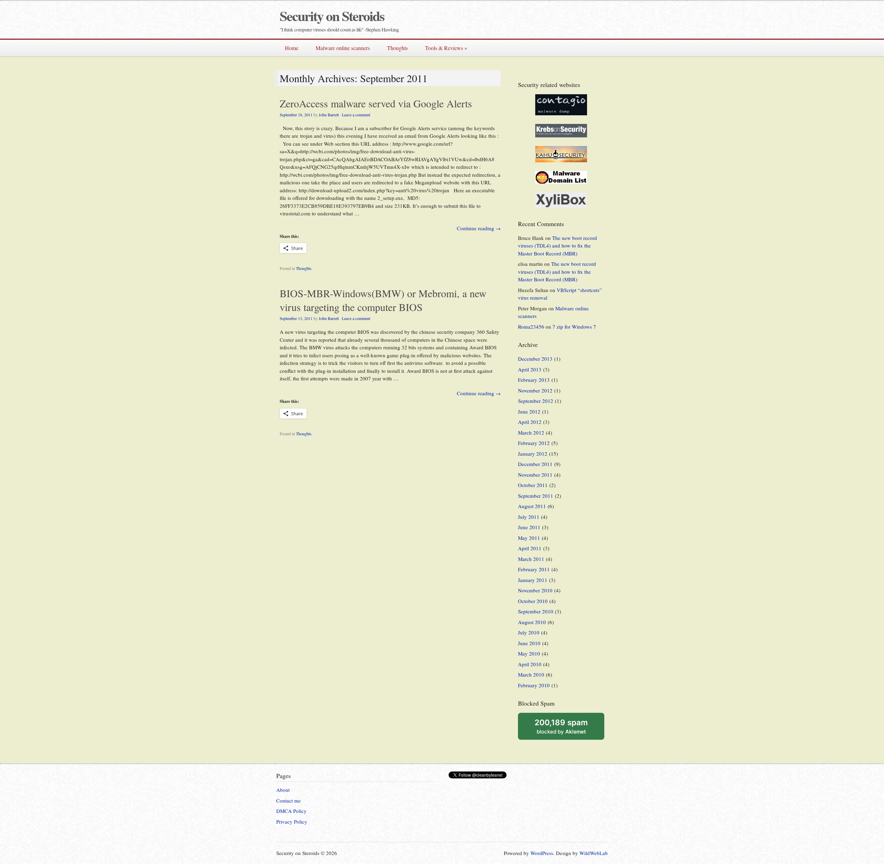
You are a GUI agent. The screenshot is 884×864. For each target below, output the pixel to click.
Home (291, 47)
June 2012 (529, 411)
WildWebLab (593, 853)
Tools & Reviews (446, 47)
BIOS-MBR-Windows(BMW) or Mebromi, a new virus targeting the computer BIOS (383, 300)
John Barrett (329, 114)
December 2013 (535, 358)
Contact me (288, 800)
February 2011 (534, 569)
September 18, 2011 (296, 114)
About (283, 789)
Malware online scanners (343, 47)
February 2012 (534, 442)
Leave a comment (356, 114)
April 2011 (529, 548)
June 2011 (529, 527)
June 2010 (529, 643)
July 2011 (528, 516)
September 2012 (535, 400)
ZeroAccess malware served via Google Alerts (376, 103)
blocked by (561, 726)
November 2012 (535, 390)
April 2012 (529, 421)
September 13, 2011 (296, 318)
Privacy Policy (291, 821)
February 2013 (534, 379)
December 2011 (535, 463)
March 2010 (531, 674)
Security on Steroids (332, 16)
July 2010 (528, 632)
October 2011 (533, 485)
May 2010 (529, 653)
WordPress (541, 853)
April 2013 (529, 369)
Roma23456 (531, 326)
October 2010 (533, 601)
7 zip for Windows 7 (574, 326)
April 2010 (529, 664)
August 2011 (532, 506)
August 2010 (532, 622)
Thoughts (397, 47)
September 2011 (535, 495)
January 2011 (532, 579)
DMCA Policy (291, 810)
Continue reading (479, 228)
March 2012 (531, 432)
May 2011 (529, 537)
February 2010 (534, 685)
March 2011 (531, 558)
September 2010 (535, 611)
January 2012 (532, 453)
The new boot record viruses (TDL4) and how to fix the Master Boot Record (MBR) (557, 245)
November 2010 (535, 590)
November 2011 (535, 474)
